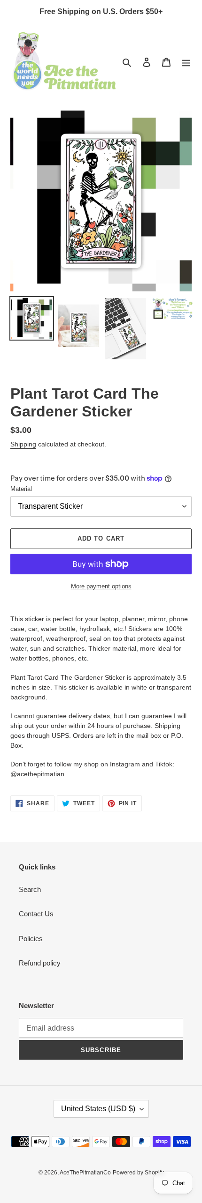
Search (30, 889)
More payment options (101, 586)
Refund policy (40, 963)
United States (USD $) (98, 1109)
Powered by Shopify (138, 1172)
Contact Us (36, 914)
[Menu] (186, 62)
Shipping (23, 444)
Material (21, 488)
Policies (31, 939)
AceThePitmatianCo (85, 1172)
